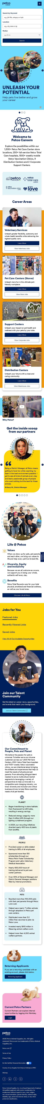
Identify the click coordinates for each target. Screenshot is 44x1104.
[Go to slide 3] (24, 112)
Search (21, 41)
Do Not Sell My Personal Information (14, 1063)
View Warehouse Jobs (22, 386)
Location (6, 22)
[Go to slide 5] (27, 495)
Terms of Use (6, 1053)
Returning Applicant (15, 977)
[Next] (43, 70)
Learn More (25, 243)
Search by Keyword (10, 13)
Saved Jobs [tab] (8, 632)
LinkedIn (10, 1079)
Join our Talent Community (15, 711)
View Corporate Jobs (22, 340)
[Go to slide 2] (22, 112)
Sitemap (5, 1073)
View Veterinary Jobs (22, 248)
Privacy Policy (6, 1058)
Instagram (21, 1079)
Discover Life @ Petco (22, 595)
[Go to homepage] (6, 4)
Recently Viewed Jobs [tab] (14, 624)
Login (10, 1018)
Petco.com (5, 1048)
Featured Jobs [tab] (10, 617)
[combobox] (22, 26)
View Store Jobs (22, 294)
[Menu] (40, 4)
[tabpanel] (22, 639)
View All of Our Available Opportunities (18, 639)
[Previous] (1, 70)
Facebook (4, 1079)
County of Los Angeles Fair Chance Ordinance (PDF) (19, 1068)
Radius (5, 31)
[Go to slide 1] (19, 112)
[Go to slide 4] (24, 495)
